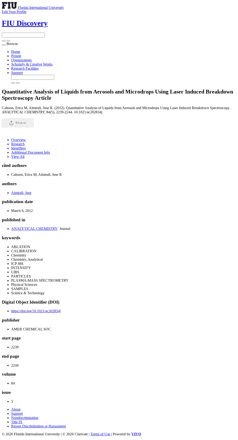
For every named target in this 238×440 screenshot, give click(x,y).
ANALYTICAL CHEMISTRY (34, 229)
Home (15, 52)
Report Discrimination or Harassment (38, 426)
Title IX (17, 422)
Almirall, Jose (21, 193)
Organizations (21, 60)
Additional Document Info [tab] (30, 152)
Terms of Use (100, 434)
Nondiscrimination (24, 418)
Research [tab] (18, 144)
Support (17, 73)
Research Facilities (25, 68)
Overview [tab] (18, 140)
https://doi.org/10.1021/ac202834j (36, 311)
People (16, 56)
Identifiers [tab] (18, 148)
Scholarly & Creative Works (32, 64)
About (15, 409)
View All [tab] (17, 157)
